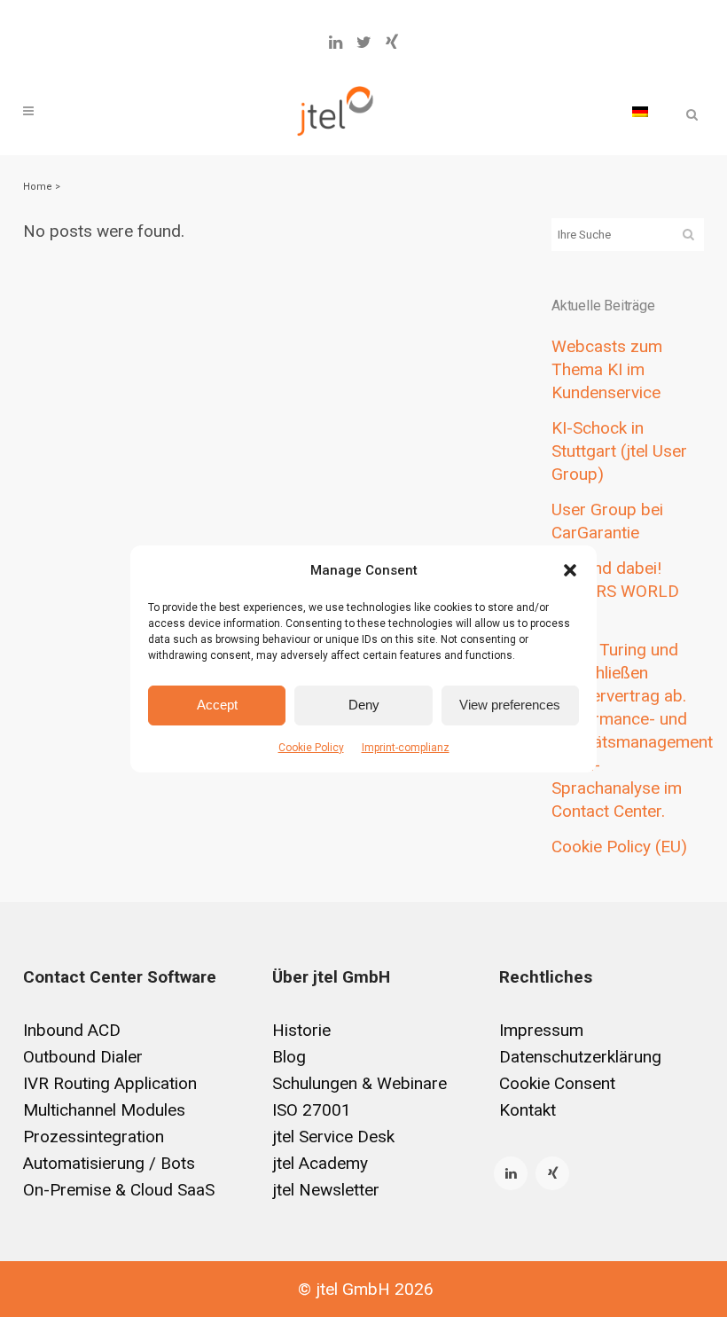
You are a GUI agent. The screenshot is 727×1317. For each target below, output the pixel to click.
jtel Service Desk (333, 1136)
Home (37, 186)
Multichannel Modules (104, 1110)
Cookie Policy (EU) (619, 846)
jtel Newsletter (325, 1190)
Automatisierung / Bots (109, 1163)
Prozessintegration (93, 1136)
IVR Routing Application (110, 1083)
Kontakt (527, 1110)
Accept (217, 704)
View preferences (509, 704)
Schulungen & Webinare (359, 1083)
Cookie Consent (557, 1083)
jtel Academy (320, 1163)
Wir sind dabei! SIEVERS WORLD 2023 (615, 591)
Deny (363, 704)
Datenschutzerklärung (580, 1057)
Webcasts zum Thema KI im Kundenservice (606, 369)
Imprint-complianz (405, 747)
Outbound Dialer (83, 1057)
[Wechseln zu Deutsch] (640, 111)
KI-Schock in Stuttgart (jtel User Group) (619, 451)
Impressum (541, 1030)
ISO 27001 (311, 1110)
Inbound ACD (72, 1030)
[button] (570, 570)
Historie (301, 1030)
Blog (289, 1057)
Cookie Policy (311, 747)
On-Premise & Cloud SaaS (119, 1190)
